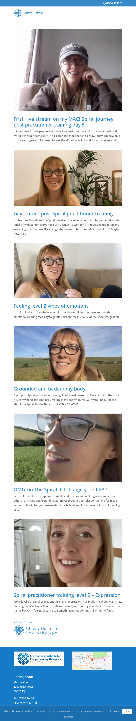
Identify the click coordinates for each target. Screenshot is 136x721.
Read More (68, 716)
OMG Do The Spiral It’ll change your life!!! (60, 489)
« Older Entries (23, 622)
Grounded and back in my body (49, 388)
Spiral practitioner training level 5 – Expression (67, 595)
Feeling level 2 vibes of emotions (51, 305)
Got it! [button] (127, 711)
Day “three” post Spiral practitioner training (63, 213)
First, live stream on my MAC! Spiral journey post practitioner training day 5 (63, 122)
